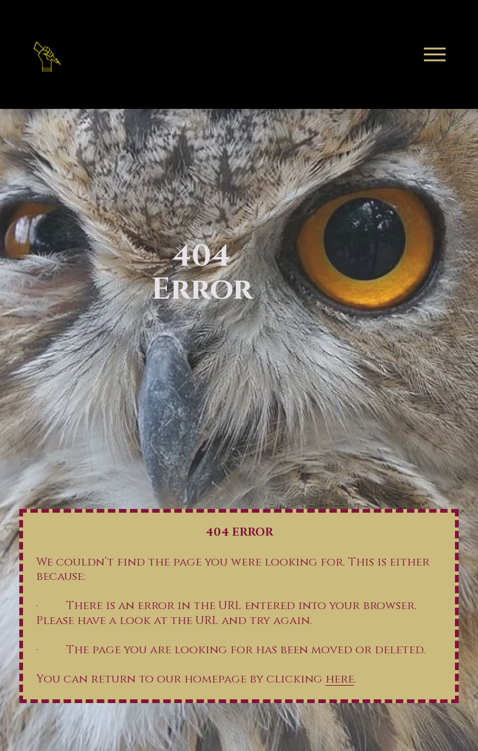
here (340, 679)
